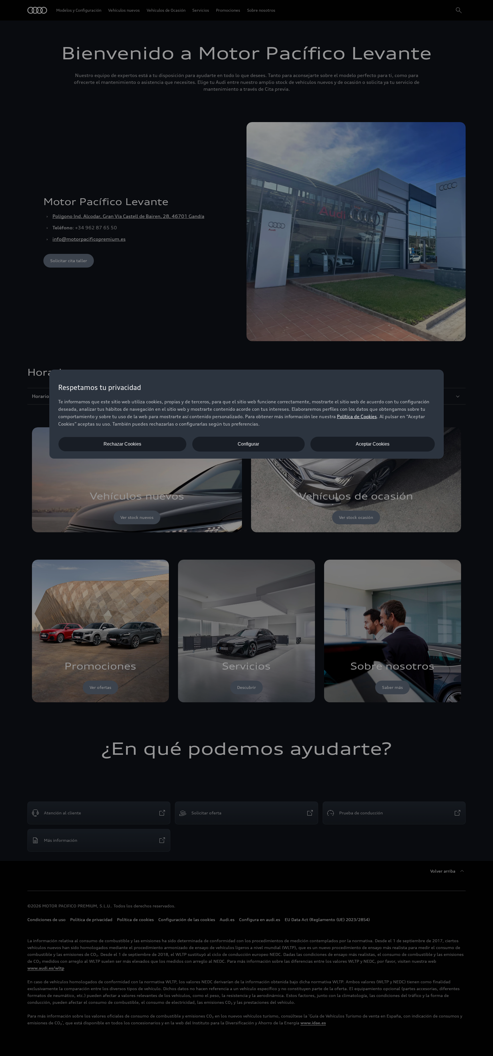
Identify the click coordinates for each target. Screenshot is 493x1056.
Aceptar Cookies (372, 444)
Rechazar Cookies (122, 444)
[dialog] (246, 414)
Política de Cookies (357, 416)
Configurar (248, 444)
